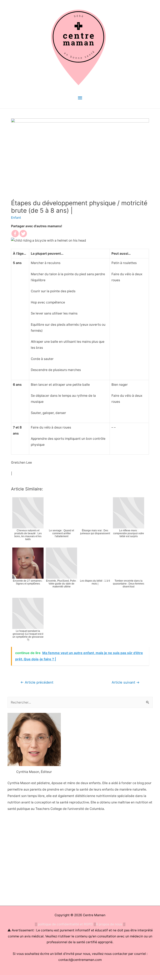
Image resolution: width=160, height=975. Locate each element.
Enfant (16, 218)
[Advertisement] (80, 859)
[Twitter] (23, 233)
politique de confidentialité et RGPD (65, 924)
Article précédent (36, 682)
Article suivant (126, 682)
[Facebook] (15, 233)
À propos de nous (109, 924)
